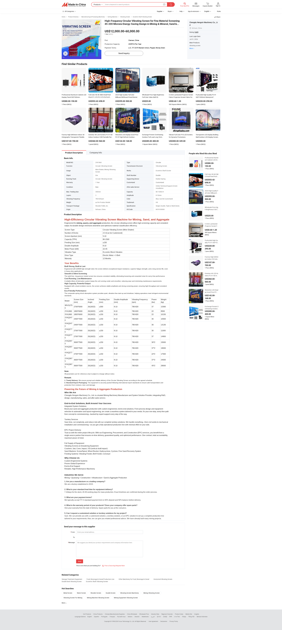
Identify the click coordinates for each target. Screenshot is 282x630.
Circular (158, 162)
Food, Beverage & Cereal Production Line (100, 579)
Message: (71, 542)
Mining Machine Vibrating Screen (98, 598)
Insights (196, 614)
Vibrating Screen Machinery (129, 593)
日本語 (165, 616)
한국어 (159, 616)
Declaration (163, 621)
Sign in (218, 6)
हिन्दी (170, 616)
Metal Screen (67, 593)
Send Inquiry (124, 53)
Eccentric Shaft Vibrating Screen (97, 581)
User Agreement (153, 621)
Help (181, 11)
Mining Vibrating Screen (151, 593)
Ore (96, 175)
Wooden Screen (96, 593)
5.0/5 (196, 32)
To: (74, 537)
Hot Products (87, 614)
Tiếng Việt (191, 616)
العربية (153, 616)
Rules (219, 11)
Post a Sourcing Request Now (113, 566)
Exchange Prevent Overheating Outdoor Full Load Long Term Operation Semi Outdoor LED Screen (212, 307)
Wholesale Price (144, 614)
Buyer (170, 11)
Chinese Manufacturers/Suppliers (115, 614)
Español (96, 616)
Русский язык (121, 616)
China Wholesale (132, 614)
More (191, 48)
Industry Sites (155, 614)
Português (104, 616)
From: (72, 532)
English (89, 616)
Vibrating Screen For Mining (72, 598)
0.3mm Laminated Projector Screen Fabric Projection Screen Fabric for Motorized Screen (211, 225)
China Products (98, 614)
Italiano (130, 616)
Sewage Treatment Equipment (72, 579)
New (96, 187)
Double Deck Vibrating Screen (72, 581)
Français (112, 616)
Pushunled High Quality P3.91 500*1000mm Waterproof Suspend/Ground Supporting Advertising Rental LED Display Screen (212, 241)
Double (158, 175)
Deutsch (137, 616)
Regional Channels (167, 614)
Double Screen (110, 593)
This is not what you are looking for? (88, 566)
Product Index (179, 614)
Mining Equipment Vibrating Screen (126, 598)
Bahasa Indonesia (202, 616)
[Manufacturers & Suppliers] (74, 4)
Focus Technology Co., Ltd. (127, 621)
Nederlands (145, 616)
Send (79, 561)
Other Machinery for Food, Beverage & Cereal (134, 579)
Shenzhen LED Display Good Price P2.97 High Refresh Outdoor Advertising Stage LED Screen (212, 291)
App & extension (193, 11)
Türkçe (184, 616)
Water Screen (81, 593)
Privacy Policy (174, 621)
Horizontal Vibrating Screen (163, 579)
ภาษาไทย (177, 616)
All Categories (69, 11)
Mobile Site (189, 614)
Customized (160, 182)
